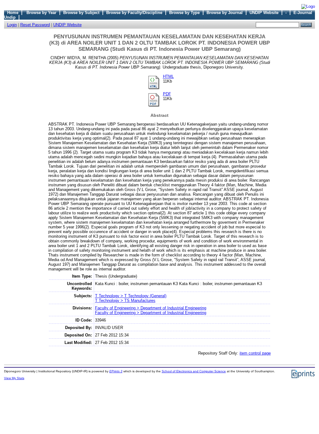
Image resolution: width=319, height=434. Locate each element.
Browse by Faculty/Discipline (134, 12)
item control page (255, 353)
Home (12, 12)
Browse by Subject (81, 12)
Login (12, 24)
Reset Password (35, 24)
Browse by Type (184, 12)
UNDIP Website (264, 12)
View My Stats (14, 378)
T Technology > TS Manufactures (125, 300)
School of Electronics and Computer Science (194, 371)
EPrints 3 (115, 371)
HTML (168, 76)
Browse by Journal (225, 12)
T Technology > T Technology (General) (130, 295)
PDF (167, 94)
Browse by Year (41, 12)
